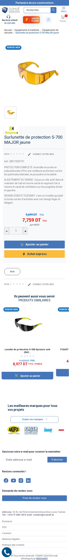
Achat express (37, 254)
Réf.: (6, 161)
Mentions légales (11, 539)
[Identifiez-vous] (48, 19)
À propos (7, 521)
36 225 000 (9, 23)
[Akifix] (14, 430)
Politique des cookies (13, 545)
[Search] (53, 10)
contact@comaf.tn (43, 514)
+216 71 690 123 (15, 514)
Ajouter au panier (37, 244)
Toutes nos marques (32, 419)
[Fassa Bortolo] (31, 430)
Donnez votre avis (43, 154)
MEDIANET (42, 558)
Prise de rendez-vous (34, 498)
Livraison (6, 533)
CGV (4, 527)
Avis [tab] (12, 271)
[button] (62, 18)
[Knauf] (48, 430)
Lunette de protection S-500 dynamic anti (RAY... (27, 351)
